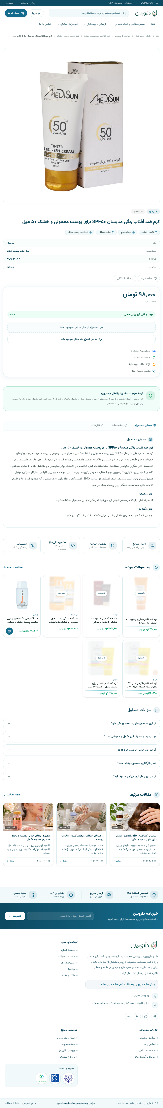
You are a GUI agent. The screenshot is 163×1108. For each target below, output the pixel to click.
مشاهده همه (15, 567)
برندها (71, 969)
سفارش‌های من (66, 1038)
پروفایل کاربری (67, 1051)
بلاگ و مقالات (67, 976)
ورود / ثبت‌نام (67, 1057)
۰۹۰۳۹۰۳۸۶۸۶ (148, 3)
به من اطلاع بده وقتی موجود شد (79, 339)
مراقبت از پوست (122, 36)
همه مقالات (13, 795)
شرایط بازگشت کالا (145, 1057)
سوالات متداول (147, 1051)
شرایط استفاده (11, 1103)
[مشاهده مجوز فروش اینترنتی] (55, 1078)
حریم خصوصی (29, 1103)
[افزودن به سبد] (9, 631)
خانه (153, 24)
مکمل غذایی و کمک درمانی (130, 24)
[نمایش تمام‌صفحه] (9, 54)
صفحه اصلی (68, 950)
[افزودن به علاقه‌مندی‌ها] (127, 579)
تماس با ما (45, 24)
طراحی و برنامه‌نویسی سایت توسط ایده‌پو (76, 1103)
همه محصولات (66, 957)
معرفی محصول (143, 425)
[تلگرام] (154, 1016)
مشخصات (117, 425)
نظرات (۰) (94, 425)
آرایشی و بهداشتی (96, 24)
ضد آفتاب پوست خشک (68, 36)
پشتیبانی (9, 3)
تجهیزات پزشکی (69, 24)
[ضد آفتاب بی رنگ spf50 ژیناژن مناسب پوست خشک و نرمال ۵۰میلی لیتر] (21, 593)
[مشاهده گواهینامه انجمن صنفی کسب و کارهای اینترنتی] (68, 1078)
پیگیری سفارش (28, 3)
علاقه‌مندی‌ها (68, 1044)
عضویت (17, 916)
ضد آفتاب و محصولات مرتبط (97, 36)
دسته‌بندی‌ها (68, 963)
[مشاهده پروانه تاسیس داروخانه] (41, 1078)
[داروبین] (146, 13)
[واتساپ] (145, 1016)
